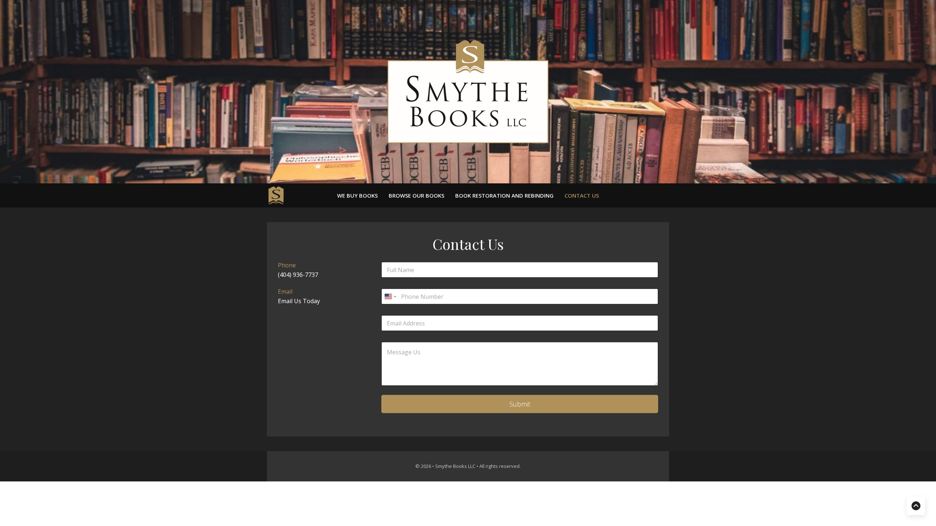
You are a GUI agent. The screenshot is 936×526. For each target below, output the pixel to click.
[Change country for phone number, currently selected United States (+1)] (390, 296)
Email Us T (292, 301)
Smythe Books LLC (455, 466)
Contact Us (582, 195)
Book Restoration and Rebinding (504, 195)
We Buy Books (357, 195)
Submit (519, 404)
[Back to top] (916, 506)
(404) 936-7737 (298, 275)
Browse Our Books (416, 195)
